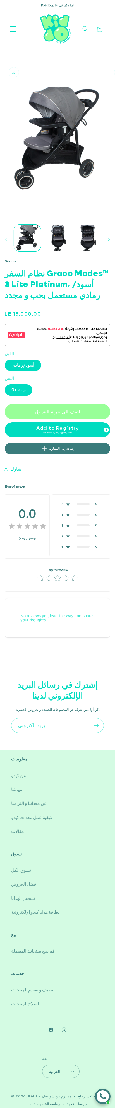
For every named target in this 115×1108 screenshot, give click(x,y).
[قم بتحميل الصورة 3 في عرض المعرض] (87, 238)
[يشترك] (96, 725)
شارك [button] (15, 469)
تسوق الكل (21, 870)
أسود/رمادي (22, 365)
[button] (13, 29)
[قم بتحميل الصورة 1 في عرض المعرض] (27, 238)
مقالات (17, 831)
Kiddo (34, 1096)
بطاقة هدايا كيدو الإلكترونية (35, 912)
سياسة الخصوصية (46, 1104)
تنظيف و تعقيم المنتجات (32, 990)
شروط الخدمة (77, 1104)
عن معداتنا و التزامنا (29, 803)
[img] (27, 527)
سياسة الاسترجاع (91, 1096)
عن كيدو (18, 775)
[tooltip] (106, 430)
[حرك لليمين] (109, 239)
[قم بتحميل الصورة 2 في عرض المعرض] (57, 238)
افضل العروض (24, 884)
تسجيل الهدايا (23, 898)
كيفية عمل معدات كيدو (31, 817)
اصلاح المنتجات (25, 1004)
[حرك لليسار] (6, 239)
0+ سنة (18, 390)
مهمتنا (16, 789)
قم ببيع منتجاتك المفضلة (33, 951)
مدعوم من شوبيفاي (56, 1096)
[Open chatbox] (103, 1096)
